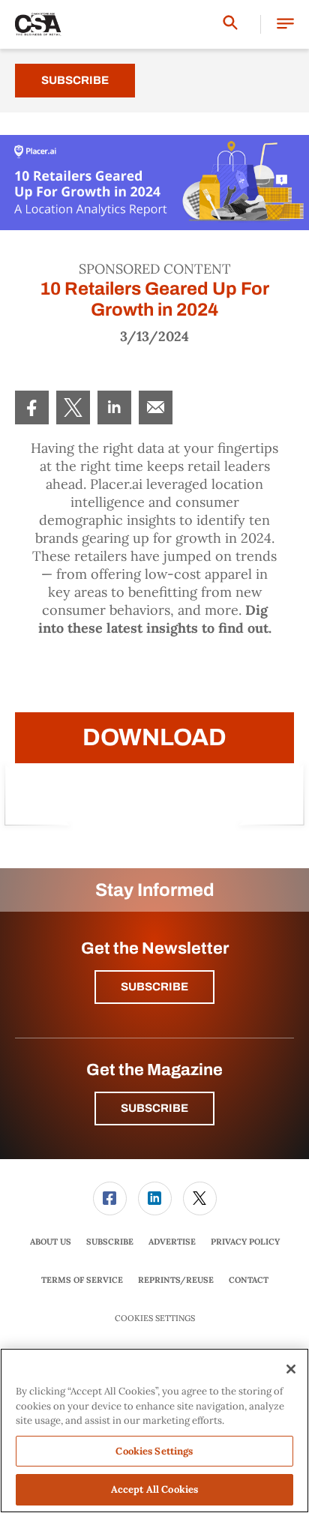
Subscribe (75, 80)
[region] (154, 1430)
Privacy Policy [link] (245, 1241)
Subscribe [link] (110, 1241)
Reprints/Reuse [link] (176, 1280)
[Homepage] (38, 25)
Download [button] (154, 737)
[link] (32, 407)
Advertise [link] (172, 1241)
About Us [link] (50, 1241)
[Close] (291, 1369)
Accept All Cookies (154, 1489)
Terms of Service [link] (82, 1280)
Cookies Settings (155, 1318)
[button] (285, 24)
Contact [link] (248, 1280)
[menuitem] (32, 407)
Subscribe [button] (154, 987)
